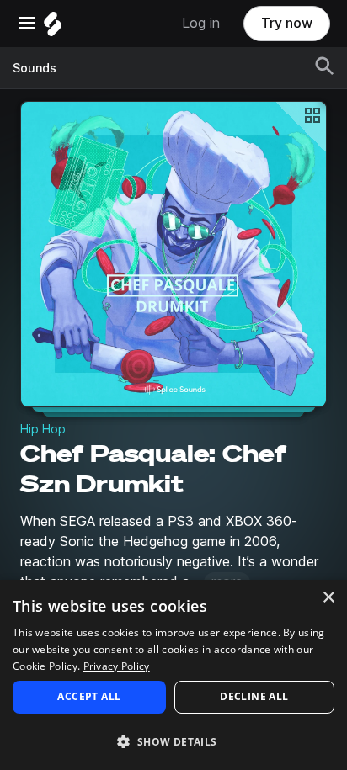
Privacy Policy (116, 666)
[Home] (52, 28)
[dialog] (173, 675)
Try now (286, 23)
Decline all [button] (254, 696)
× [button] (328, 598)
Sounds (34, 68)
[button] (173, 741)
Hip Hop (43, 429)
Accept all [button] (88, 696)
